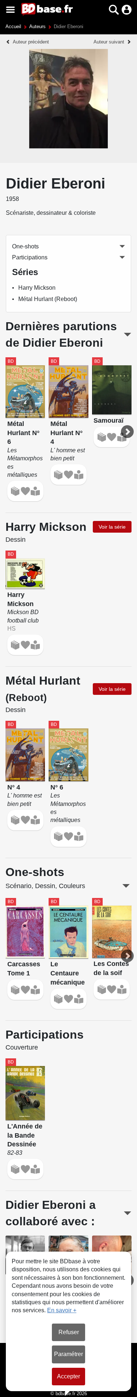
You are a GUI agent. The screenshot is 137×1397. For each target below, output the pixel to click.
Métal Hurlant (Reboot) (47, 299)
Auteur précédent (31, 42)
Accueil (13, 26)
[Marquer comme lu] (35, 491)
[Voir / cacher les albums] (127, 334)
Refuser (68, 1332)
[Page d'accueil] (47, 9)
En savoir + (61, 1310)
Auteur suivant (109, 42)
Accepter (68, 1376)
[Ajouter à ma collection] (15, 491)
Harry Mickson (37, 288)
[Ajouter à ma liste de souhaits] (25, 491)
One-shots (25, 246)
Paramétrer (68, 1354)
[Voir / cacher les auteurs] (127, 1213)
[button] (101, 10)
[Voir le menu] (10, 10)
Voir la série (112, 527)
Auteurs (37, 26)
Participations (29, 257)
